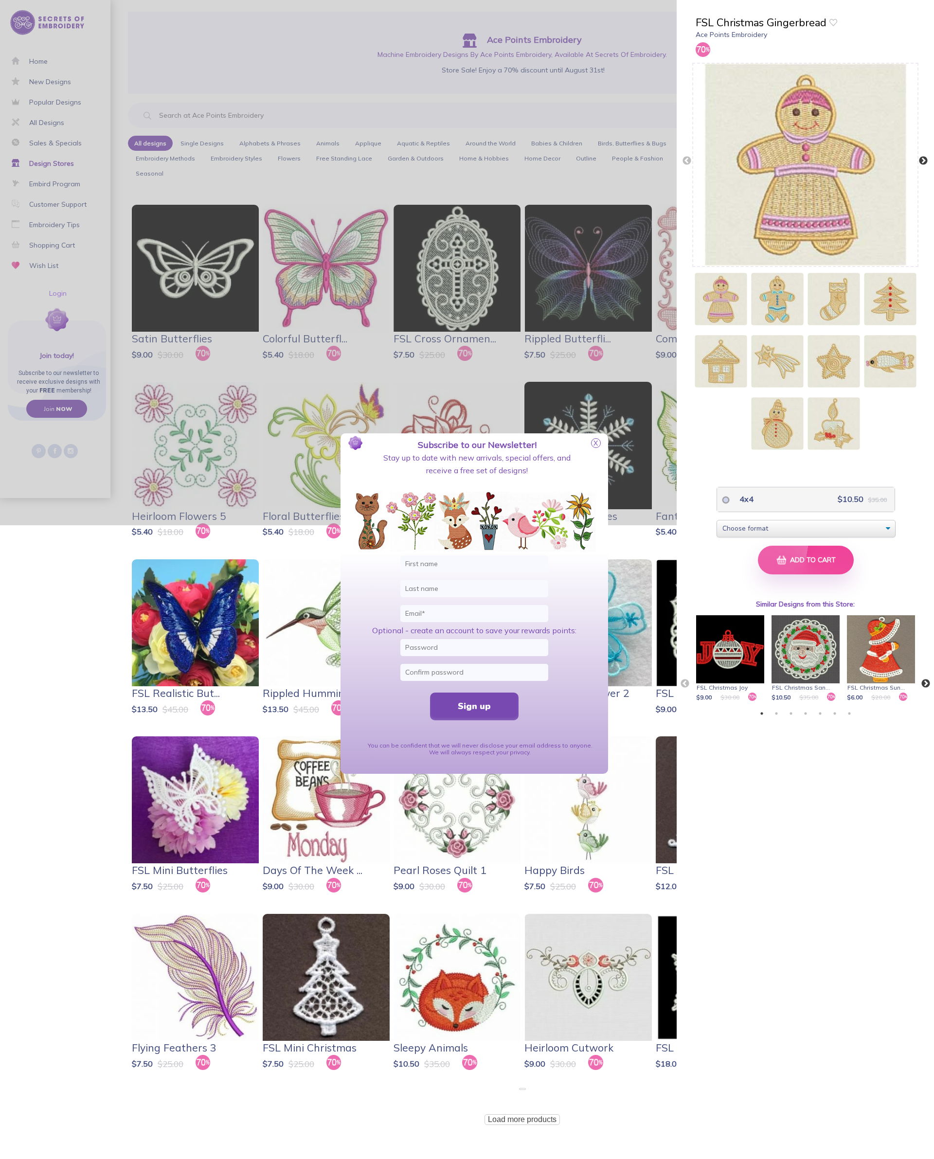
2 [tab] (776, 713)
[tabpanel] (732, 659)
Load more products (522, 1119)
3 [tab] (791, 713)
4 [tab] (805, 713)
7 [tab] (849, 713)
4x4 (745, 499)
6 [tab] (835, 713)
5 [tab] (820, 713)
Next (923, 161)
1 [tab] (762, 713)
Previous (687, 161)
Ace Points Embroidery (731, 34)
